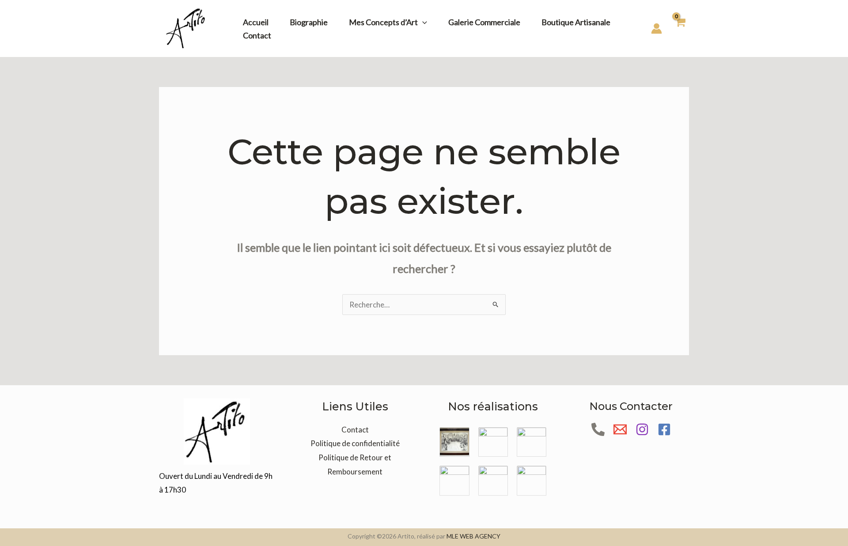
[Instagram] (642, 429)
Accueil (256, 22)
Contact (257, 35)
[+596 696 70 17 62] (598, 429)
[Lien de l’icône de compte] (656, 28)
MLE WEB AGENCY (473, 536)
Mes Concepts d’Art (383, 22)
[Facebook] (664, 429)
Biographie (309, 22)
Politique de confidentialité (355, 443)
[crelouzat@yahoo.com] (620, 429)
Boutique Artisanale (575, 22)
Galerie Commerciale (484, 22)
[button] (422, 22)
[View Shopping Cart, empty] (680, 28)
